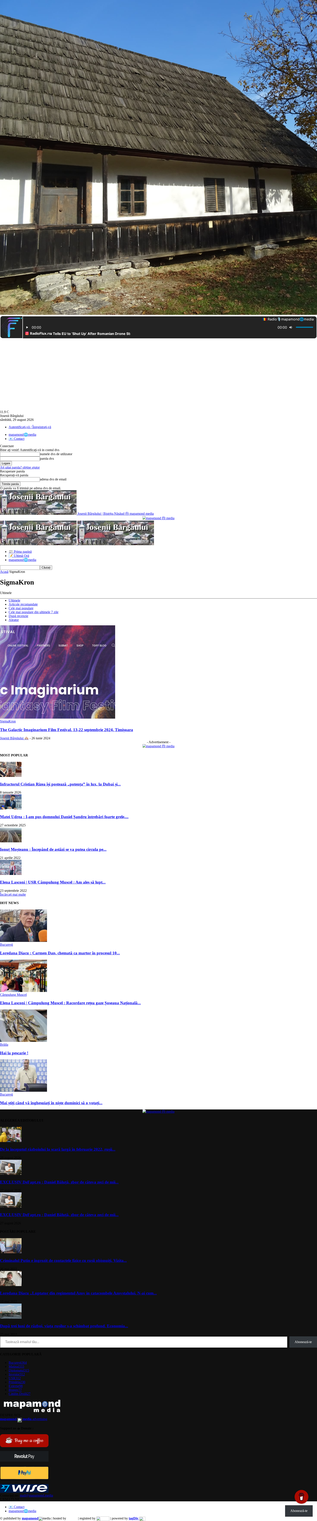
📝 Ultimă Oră (19, 556)
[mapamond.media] (24, 1478)
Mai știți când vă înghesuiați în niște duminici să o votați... (51, 1103)
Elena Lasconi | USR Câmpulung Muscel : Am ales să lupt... (53, 882)
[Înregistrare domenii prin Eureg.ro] (102, 1518)
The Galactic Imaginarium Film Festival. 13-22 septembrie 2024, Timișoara (66, 729)
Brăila (4, 1044)
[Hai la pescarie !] (23, 1041)
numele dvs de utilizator (56, 454)
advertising (23, 1419)
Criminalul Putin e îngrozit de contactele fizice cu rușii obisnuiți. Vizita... (63, 1260)
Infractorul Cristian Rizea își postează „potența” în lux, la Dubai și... (60, 784)
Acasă (4, 572)
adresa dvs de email (53, 479)
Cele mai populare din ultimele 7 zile (33, 612)
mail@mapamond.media (36, 1495)
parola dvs (47, 458)
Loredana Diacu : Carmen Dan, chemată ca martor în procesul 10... (60, 953)
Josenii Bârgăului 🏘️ (14, 738)
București (6, 944)
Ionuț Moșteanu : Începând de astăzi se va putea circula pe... (53, 849)
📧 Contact (16, 438)
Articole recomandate (23, 604)
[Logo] (38, 544)
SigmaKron (8, 721)
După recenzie (18, 616)
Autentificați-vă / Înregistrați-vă (30, 427)
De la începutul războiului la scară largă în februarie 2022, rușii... (57, 1149)
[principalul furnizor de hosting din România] (72, 1518)
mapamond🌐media (22, 434)
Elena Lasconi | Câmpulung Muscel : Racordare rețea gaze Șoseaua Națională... (70, 1003)
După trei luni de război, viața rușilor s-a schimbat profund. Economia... (64, 1326)
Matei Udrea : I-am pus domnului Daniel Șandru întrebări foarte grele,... (64, 816)
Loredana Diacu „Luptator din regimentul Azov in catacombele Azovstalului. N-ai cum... (78, 1293)
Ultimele (14, 600)
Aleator (14, 620)
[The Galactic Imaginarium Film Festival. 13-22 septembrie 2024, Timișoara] (57, 717)
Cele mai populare (21, 608)
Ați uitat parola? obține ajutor (20, 467)
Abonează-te (303, 1342)
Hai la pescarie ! (14, 1053)
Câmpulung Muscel (13, 995)
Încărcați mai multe (13, 894)
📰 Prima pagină (20, 551)
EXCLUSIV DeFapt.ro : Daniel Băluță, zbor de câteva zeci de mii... (59, 1182)
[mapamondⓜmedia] (158, 518)
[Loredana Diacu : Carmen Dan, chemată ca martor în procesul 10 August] (23, 941)
